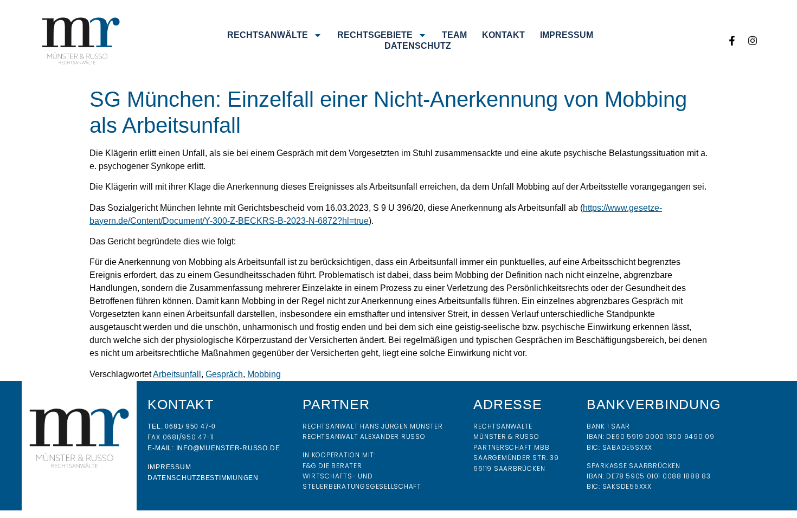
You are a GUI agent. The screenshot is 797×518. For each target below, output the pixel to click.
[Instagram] (752, 41)
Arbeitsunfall (177, 374)
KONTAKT (503, 35)
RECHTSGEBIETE (375, 35)
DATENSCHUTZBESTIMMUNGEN (202, 478)
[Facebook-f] (732, 41)
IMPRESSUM (566, 35)
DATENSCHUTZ (417, 45)
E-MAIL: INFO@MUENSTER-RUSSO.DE (213, 448)
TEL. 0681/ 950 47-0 (181, 426)
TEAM (454, 35)
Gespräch (224, 374)
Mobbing (264, 374)
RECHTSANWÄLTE (267, 35)
